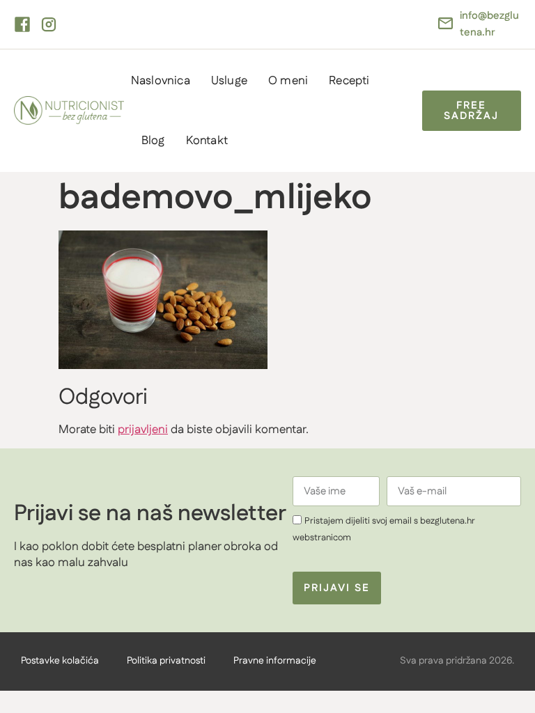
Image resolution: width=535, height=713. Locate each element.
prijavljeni (143, 429)
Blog (153, 140)
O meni (288, 80)
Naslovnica (160, 80)
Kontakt (207, 140)
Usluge (229, 80)
